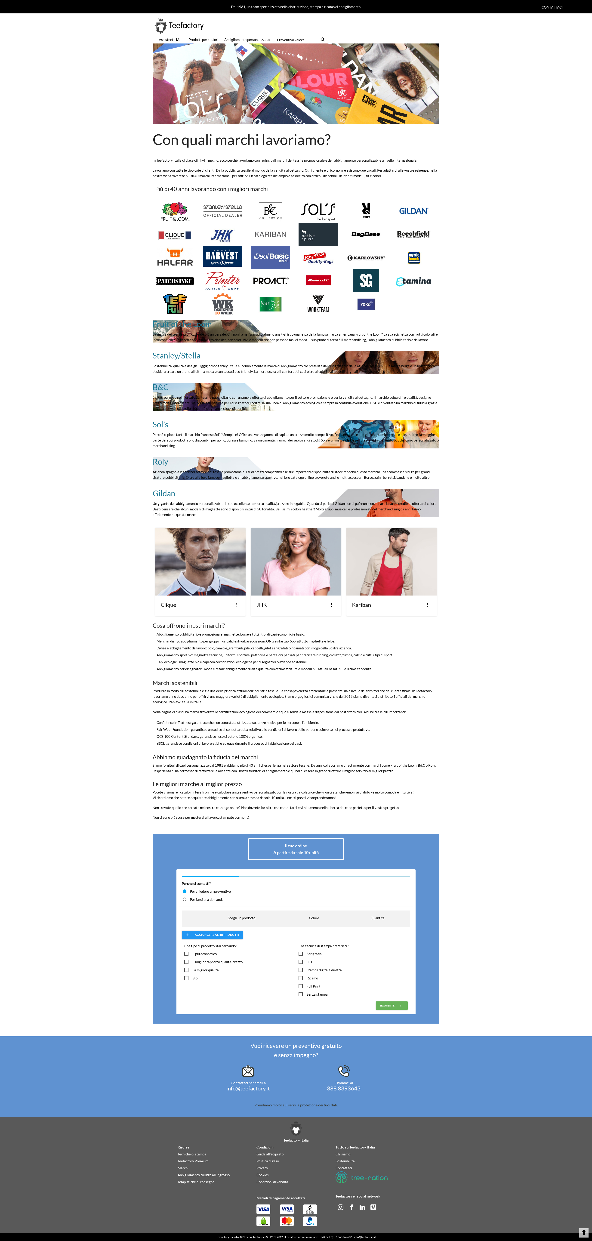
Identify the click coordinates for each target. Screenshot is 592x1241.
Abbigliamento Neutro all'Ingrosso (204, 1175)
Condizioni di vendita (272, 1182)
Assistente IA (169, 39)
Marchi (183, 1168)
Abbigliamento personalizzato (247, 39)
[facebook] (352, 1206)
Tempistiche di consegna (196, 1182)
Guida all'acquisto (270, 1154)
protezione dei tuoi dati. (319, 1105)
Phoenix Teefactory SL (255, 1237)
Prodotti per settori (203, 39)
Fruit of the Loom (182, 324)
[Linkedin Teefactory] (363, 1206)
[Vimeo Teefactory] (373, 1206)
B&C (161, 387)
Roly (160, 461)
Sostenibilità (345, 1161)
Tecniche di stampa (192, 1154)
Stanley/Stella (176, 355)
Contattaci (552, 7)
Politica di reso (267, 1161)
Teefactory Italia (226, 1237)
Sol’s (160, 424)
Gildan (164, 493)
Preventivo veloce (291, 40)
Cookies (262, 1175)
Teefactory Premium (193, 1161)
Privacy (262, 1168)
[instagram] (341, 1206)
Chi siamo (343, 1154)
